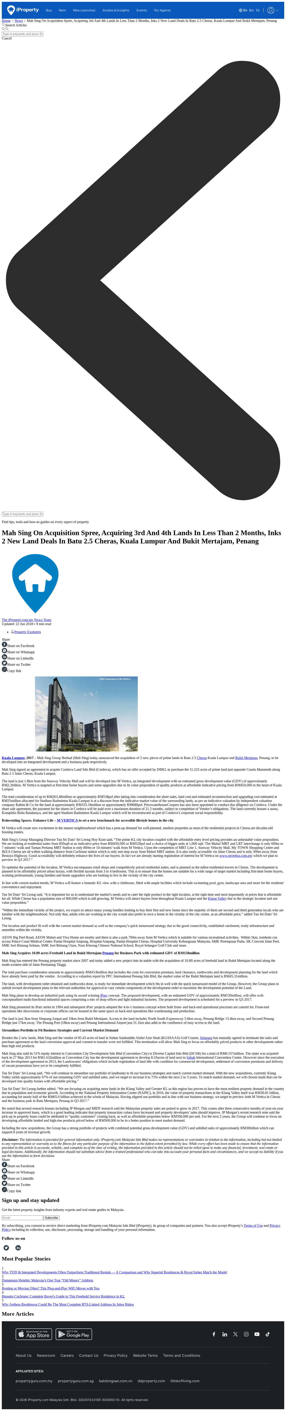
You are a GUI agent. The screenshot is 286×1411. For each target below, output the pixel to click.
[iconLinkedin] (18, 1249)
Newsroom (46, 1355)
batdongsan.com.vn (115, 1381)
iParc (103, 995)
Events (142, 10)
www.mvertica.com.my (235, 856)
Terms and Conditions (181, 1355)
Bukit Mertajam (246, 758)
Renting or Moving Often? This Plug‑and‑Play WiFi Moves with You (50, 1288)
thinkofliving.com (185, 1381)
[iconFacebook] (3, 1249)
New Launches (84, 10)
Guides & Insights (116, 10)
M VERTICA (67, 820)
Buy (49, 10)
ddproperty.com (151, 1381)
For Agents (162, 10)
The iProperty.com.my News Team (26, 620)
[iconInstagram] (10, 1249)
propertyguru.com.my (34, 1381)
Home (6, 21)
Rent (62, 10)
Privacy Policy (116, 1355)
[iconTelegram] (13, 1249)
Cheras (202, 758)
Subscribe (51, 1217)
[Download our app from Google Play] (74, 1334)
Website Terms (145, 1355)
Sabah (191, 1057)
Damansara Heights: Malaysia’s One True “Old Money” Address (47, 1280)
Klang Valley (217, 898)
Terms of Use (253, 1225)
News (19, 21)
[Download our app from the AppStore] (34, 1334)
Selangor (206, 1038)
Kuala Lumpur (13, 758)
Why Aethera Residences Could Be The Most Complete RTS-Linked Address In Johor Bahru (68, 1304)
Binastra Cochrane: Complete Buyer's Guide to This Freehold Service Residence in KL (63, 1296)
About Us (24, 1355)
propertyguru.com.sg (76, 1381)
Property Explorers (27, 632)
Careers (67, 1355)
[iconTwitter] (6, 1249)
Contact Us (88, 1355)
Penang (108, 953)
